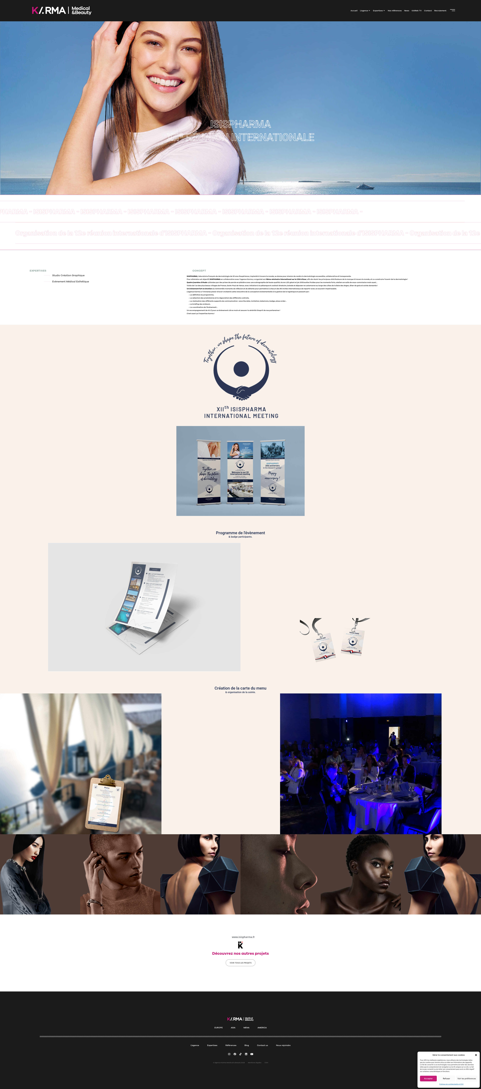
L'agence (195, 1045)
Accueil (354, 10)
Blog (247, 1045)
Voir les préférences (466, 1078)
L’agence (364, 10)
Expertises (378, 10)
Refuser (446, 1078)
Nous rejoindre (283, 1045)
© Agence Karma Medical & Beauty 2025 (229, 1063)
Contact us (262, 1045)
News (406, 10)
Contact (428, 10)
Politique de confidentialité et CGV (451, 1084)
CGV (266, 1063)
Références (230, 1045)
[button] (476, 1055)
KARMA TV (417, 10)
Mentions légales (254, 1063)
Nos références (395, 10)
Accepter (428, 1078)
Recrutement (440, 10)
